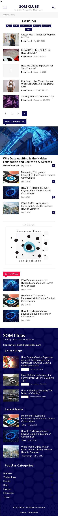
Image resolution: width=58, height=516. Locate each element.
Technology (27, 456)
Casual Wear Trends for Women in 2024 (38, 36)
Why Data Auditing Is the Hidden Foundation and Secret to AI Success (27, 160)
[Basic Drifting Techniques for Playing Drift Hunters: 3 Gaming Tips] (11, 380)
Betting (46, 26)
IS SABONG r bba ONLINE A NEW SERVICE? (35, 51)
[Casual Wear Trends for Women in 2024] (11, 39)
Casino (25, 397)
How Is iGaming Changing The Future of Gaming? (36, 392)
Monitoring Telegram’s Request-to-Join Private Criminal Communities (38, 175)
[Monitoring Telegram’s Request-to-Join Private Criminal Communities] (11, 177)
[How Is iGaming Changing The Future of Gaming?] (11, 395)
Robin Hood (26, 41)
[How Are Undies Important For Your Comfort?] (11, 70)
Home (5, 15)
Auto (16, 26)
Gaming (25, 369)
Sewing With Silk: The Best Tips (37, 96)
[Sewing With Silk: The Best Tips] (11, 101)
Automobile (26, 26)
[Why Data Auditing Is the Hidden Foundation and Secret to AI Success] (29, 140)
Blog (29, 29)
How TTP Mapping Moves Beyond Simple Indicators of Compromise (36, 190)
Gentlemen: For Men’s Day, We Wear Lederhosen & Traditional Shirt (37, 84)
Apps (9, 26)
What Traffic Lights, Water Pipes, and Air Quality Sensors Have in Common (36, 206)
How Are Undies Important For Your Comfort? (37, 67)
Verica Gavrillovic (11, 165)
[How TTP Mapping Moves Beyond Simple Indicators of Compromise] (11, 192)
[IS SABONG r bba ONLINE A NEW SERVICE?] (11, 55)
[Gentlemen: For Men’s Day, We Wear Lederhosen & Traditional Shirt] (11, 86)
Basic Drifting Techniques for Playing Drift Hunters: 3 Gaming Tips (37, 378)
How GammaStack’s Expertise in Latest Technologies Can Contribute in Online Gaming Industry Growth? (37, 361)
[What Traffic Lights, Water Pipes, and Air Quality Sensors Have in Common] (11, 208)
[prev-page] (5, 113)
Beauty (37, 26)
